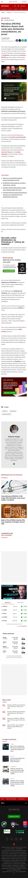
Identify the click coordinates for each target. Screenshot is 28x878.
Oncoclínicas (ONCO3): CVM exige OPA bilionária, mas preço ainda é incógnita (13, 498)
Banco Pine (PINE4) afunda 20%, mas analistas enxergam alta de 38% (13, 522)
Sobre (2, 798)
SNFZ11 (4, 9)
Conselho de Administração (17, 137)
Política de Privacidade (11, 798)
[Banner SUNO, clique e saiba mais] (14, 93)
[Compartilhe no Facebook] (17, 40)
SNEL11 (16, 9)
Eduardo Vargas (14, 437)
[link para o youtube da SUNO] (20, 839)
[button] (22, 6)
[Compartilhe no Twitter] (20, 40)
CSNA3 (5, 610)
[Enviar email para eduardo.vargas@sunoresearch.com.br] (14, 464)
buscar (15, 6)
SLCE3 (5, 620)
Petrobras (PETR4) (9, 20)
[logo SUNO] (13, 2)
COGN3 (5, 617)
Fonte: (22, 626)
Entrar (24, 1)
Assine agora (14, 816)
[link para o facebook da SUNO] (7, 839)
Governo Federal (6, 152)
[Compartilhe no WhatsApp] (22, 40)
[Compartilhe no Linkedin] (25, 40)
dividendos (6, 55)
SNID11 (21, 9)
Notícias (3, 12)
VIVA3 (4, 613)
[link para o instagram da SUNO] (16, 839)
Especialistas (13, 411)
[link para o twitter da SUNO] (11, 839)
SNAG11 (10, 9)
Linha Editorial (22, 798)
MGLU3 (5, 606)
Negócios (9, 12)
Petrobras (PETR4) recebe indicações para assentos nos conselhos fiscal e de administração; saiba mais (15, 194)
